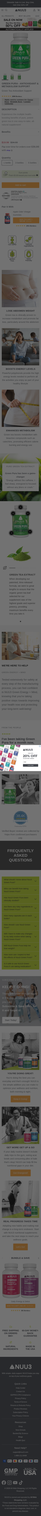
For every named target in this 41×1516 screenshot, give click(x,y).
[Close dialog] (40, 746)
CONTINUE (30, 765)
